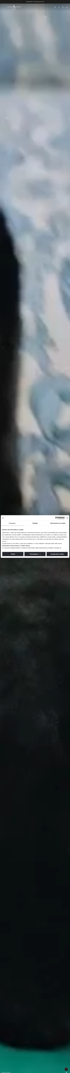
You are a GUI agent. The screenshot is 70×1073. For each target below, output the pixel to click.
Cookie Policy (25, 545)
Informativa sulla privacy (10, 545)
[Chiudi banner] (67, 518)
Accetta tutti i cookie (57, 554)
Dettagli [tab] (35, 523)
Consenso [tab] (12, 523)
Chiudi (13, 554)
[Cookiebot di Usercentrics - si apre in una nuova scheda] (57, 518)
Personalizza (34, 554)
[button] (66, 7)
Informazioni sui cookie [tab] (57, 523)
